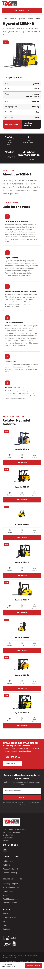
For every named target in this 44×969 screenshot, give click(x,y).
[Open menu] (39, 3)
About (5, 914)
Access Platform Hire (11, 869)
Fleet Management (10, 899)
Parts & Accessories (11, 887)
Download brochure (27, 124)
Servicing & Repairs (10, 884)
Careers (6, 925)
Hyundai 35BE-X (22, 524)
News (5, 921)
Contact (6, 929)
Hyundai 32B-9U (22, 487)
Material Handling (10, 873)
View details (22, 462)
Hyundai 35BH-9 (22, 600)
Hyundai (30, 19)
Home (5, 19)
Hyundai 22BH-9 (22, 713)
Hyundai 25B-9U (22, 637)
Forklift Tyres (8, 891)
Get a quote (21, 10)
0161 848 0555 (13, 757)
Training (6, 895)
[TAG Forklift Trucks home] (17, 3)
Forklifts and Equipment (17, 19)
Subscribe (22, 797)
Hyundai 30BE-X (22, 449)
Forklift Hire (7, 865)
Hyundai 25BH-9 (22, 562)
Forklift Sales (8, 861)
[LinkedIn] (5, 850)
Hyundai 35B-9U (22, 675)
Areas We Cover (9, 917)
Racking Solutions (10, 903)
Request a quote (12, 124)
